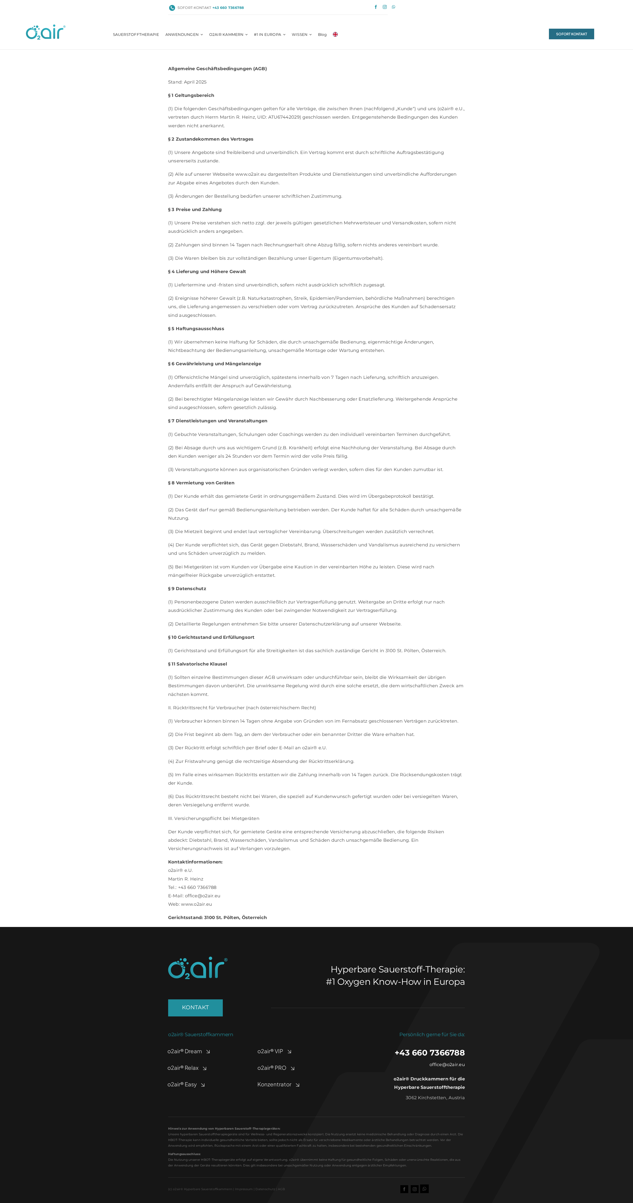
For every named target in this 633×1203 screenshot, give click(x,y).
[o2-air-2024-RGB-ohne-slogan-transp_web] (46, 26)
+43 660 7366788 (430, 1052)
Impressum (244, 1189)
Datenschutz (265, 1189)
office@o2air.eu (447, 1064)
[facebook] (376, 7)
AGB (281, 1189)
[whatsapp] (393, 7)
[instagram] (385, 7)
